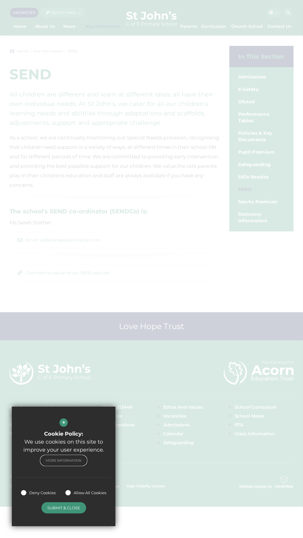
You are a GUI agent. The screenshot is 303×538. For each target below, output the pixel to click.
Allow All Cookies (90, 492)
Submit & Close (63, 507)
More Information (63, 460)
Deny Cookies (42, 492)
